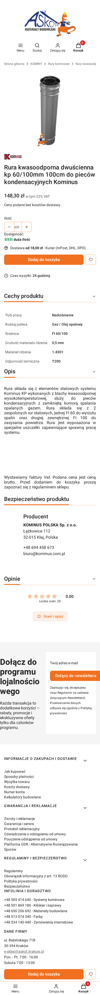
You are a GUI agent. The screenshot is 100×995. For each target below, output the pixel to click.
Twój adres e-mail (64, 663)
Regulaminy (13, 871)
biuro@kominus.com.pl (44, 553)
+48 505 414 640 (17, 900)
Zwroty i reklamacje (19, 819)
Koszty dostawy (17, 787)
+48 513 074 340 (17, 916)
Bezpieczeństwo (17, 886)
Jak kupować (14, 771)
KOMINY (36, 64)
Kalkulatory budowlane (22, 797)
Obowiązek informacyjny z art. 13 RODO (36, 876)
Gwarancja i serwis (19, 824)
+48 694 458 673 (38, 547)
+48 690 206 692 (17, 911)
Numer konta (14, 792)
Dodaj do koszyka (44, 259)
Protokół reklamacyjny (22, 829)
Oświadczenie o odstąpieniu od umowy (35, 834)
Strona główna (14, 64)
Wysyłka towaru (17, 782)
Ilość (8, 218)
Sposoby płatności (19, 777)
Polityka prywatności (20, 881)
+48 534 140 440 (17, 922)
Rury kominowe (58, 64)
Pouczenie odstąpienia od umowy (30, 839)
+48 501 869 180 (17, 905)
